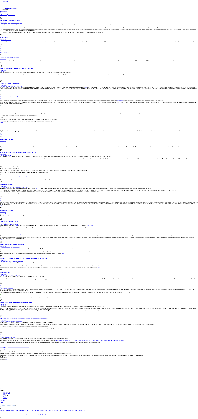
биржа (16, 275)
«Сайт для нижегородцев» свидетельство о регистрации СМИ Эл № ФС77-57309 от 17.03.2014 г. (17, 415)
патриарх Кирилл (13, 165)
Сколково (22, 234)
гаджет (32, 410)
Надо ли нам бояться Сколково (7, 231)
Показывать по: (3, 357)
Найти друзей (2, 406)
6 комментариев (3, 164)
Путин (8, 142)
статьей (16, 225)
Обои (3, 396)
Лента (1, 388)
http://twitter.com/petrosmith (4, 52)
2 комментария (3, 186)
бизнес (19, 275)
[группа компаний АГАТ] (8, 405)
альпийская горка (22, 410)
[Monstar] (3, 405)
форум (38, 414)
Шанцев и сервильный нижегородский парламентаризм (13, 96)
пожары (15, 86)
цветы (84, 410)
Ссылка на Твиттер (4, 46)
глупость (6, 155)
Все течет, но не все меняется (6, 210)
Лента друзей (2, 400)
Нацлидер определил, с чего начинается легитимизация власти (14, 347)
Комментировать (3, 22)
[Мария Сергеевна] (12, 405)
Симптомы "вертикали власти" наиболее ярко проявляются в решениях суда (17, 334)
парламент (13, 23)
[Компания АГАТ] (9, 405)
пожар (5, 165)
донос (2, 142)
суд (5, 275)
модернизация (3, 247)
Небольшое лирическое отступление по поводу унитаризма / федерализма (17, 68)
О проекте (12, 414)
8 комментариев (3, 154)
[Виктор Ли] (7, 405)
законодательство (4, 40)
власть (9, 23)
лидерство (17, 23)
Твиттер (2, 49)
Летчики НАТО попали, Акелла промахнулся (10, 83)
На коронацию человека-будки (7, 126)
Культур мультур (5, 392)
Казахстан (9, 321)
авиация (2, 86)
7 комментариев (3, 85)
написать (10, 7)
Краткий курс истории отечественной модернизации (12, 244)
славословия (7, 129)
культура (55, 410)
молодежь (9, 213)
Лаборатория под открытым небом (8, 109)
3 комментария (3, 287)
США (20, 224)
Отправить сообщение (6, 362)
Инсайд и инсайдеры (5, 272)
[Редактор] (13, 405)
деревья (41, 410)
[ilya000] (2, 405)
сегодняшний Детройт (90, 225)
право (6, 321)
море (58, 410)
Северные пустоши (3, 11)
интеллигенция (17, 234)
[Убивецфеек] (15, 405)
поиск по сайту (5, 9)
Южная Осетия (7, 112)
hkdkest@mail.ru (7, 414)
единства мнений (120, 100)
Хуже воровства (4, 37)
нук (60, 410)
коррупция (9, 40)
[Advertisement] (6, 376)
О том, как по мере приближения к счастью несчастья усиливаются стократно (18, 152)
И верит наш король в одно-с (6, 139)
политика (5, 23)
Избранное (4, 397)
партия (6, 213)
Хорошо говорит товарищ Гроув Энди (9, 221)
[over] (4, 405)
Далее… (1, 63)
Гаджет (4, 394)
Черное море (11, 410)
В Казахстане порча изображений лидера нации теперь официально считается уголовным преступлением (24, 318)
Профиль (4, 361)
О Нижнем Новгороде (23, 414)
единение (21, 261)
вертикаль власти (8, 337)
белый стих (12, 129)
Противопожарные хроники (6, 184)
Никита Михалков (25, 187)
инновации (3, 224)
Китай (17, 224)
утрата (20, 23)
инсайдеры (12, 275)
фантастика (80, 410)
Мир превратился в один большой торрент (10, 20)
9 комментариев (3, 141)
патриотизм (6, 187)
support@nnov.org (43, 414)
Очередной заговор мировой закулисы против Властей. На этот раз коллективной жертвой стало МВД (23, 258)
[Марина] (10, 405)
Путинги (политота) (7, 15)
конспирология (10, 86)
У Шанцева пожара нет (5, 162)
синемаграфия (74, 410)
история (2, 23)
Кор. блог (29, 414)
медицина (6, 288)
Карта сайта (17, 414)
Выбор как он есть (4, 198)
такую (86, 87)
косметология (10, 288)
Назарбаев (13, 321)
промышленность (13, 224)
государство (3, 234)
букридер (27, 410)
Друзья (2, 402)
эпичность (10, 155)
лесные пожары (19, 86)
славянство (8, 247)
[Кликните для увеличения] (0, 12)
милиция (2, 261)
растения (69, 410)
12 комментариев (3, 223)
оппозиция (10, 99)
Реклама (47, 414)
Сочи (7, 410)
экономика (7, 224)
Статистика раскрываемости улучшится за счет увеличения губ (14, 285)
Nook (5, 395)
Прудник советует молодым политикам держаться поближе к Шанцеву (16, 302)
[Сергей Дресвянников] (14, 405)
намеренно (37, 188)
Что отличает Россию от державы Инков (9, 57)
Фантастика (5, 398)
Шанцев (5, 86)
